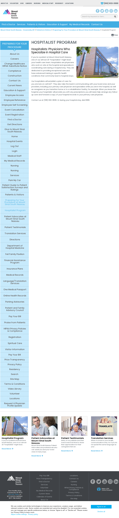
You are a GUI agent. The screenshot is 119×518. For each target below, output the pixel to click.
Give (22, 3)
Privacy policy (33, 514)
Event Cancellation (14, 109)
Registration (15, 337)
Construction (14, 75)
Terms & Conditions (14, 384)
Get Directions (14, 124)
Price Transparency (15, 359)
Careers (28, 3)
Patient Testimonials (15, 227)
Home (15, 136)
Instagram (111, 11)
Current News (15, 85)
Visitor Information (15, 349)
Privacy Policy (15, 364)
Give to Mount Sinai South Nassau (15, 130)
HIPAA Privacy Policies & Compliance (15, 329)
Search (14, 374)
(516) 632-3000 (111, 3)
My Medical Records (79, 24)
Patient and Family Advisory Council (14, 309)
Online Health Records (14, 295)
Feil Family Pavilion (14, 254)
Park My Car (14, 180)
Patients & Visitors (36, 24)
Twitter (102, 11)
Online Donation (109, 491)
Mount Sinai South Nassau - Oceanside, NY (18, 30)
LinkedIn (116, 11)
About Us (4, 3)
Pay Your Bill (15, 316)
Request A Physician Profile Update (14, 404)
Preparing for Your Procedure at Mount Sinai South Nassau (76, 30)
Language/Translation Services (14, 282)
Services (21, 24)
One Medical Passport (14, 289)
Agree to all (101, 507)
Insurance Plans (15, 268)
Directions (15, 239)
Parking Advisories (14, 301)
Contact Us (97, 24)
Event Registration (14, 114)
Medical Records (15, 275)
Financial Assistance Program (14, 261)
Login (14, 151)
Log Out (15, 146)
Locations (69, 3)
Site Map (14, 379)
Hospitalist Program (15, 210)
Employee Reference (14, 100)
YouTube (107, 11)
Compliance (14, 71)
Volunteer (14, 3)
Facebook (98, 11)
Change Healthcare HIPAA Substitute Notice (14, 64)
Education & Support (57, 24)
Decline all (101, 511)
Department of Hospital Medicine (15, 246)
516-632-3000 (13, 494)
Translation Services (15, 233)
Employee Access (14, 95)
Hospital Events (15, 141)
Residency (59, 3)
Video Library (14, 388)
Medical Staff (47, 3)
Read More (6, 449)
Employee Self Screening (14, 105)
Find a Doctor (8, 24)
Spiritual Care (15, 343)
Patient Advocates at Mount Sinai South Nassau (15, 219)
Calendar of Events (44, 497)
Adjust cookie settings (19, 514)
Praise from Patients (14, 322)
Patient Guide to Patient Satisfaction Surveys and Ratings (15, 187)
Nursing (37, 3)
